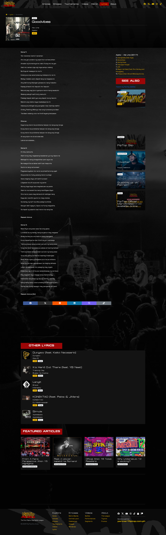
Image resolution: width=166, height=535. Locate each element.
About (113, 4)
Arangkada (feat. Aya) (125, 58)
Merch (94, 4)
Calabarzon (73, 521)
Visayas (71, 524)
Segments (89, 521)
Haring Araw (121, 62)
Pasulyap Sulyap (123, 65)
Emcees (57, 4)
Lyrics (104, 4)
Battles (87, 516)
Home (54, 516)
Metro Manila (73, 516)
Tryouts (104, 519)
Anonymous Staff (60, 464)
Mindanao (72, 527)
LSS (118, 67)
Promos (104, 521)
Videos (85, 4)
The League (105, 516)
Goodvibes (121, 60)
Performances (90, 519)
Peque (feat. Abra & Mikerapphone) (131, 74)
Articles (46, 4)
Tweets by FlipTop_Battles (125, 87)
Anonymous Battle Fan (30, 466)
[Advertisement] (67, 321)
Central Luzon (74, 519)
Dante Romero (122, 464)
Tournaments (72, 4)
